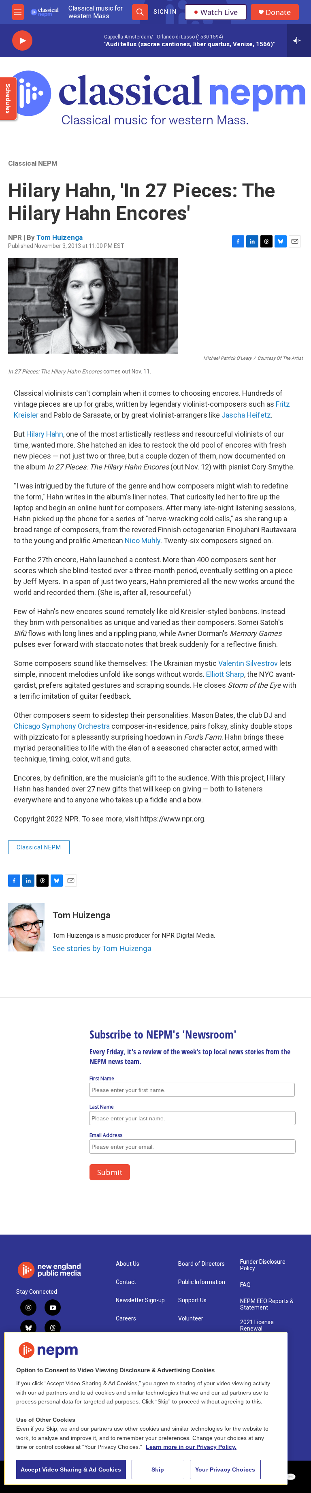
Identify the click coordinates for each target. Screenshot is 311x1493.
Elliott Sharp (225, 674)
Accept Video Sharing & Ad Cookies (71, 1469)
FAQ (245, 1285)
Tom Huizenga (59, 237)
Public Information (201, 1282)
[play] (22, 40)
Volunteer (190, 1319)
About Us (127, 1264)
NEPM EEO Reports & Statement (267, 1304)
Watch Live (219, 12)
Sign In (165, 12)
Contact (126, 1282)
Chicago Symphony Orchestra (62, 726)
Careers (126, 1319)
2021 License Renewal (257, 1325)
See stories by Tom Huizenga (102, 948)
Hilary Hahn (44, 434)
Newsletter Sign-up (140, 1300)
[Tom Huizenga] (26, 927)
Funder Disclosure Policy (262, 1265)
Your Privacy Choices (225, 1469)
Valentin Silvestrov (248, 663)
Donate (278, 12)
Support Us (192, 1300)
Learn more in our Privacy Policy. (191, 1447)
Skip (157, 1469)
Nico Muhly (142, 540)
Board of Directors (201, 1264)
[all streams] (299, 40)
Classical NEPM (33, 163)
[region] (146, 1408)
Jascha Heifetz (246, 415)
